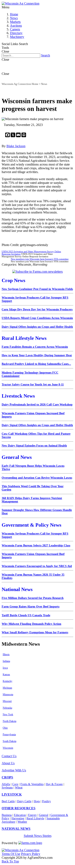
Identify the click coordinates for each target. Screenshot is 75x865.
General (43, 815)
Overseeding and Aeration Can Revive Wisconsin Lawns (37, 477)
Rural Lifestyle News (24, 338)
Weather (22, 821)
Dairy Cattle (24, 801)
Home (14, 14)
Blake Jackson (15, 146)
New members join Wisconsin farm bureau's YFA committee (40, 259)
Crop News (13, 280)
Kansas (6, 674)
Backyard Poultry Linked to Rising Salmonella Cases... (36, 363)
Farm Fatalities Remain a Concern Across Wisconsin (35, 346)
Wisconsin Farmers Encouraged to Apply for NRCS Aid (37, 566)
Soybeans (7, 787)
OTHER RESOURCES (18, 808)
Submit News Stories (37, 835)
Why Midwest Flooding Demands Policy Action (31, 623)
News (14, 18)
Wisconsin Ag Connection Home (20, 83)
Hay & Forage (54, 784)
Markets (15, 22)
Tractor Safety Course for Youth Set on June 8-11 (33, 384)
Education (20, 815)
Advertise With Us (14, 770)
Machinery (17, 37)
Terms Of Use (11, 854)
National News (17, 589)
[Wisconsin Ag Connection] (20, 3)
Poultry (46, 801)
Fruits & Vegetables (32, 784)
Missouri (7, 701)
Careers (15, 29)
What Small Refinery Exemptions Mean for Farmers (35, 632)
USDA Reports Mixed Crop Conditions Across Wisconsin (37, 318)
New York (8, 714)
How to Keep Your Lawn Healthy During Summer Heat (37, 355)
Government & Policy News (31, 525)
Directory (16, 33)
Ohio (5, 727)
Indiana (6, 661)
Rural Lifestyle (35, 818)
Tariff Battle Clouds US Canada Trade (26, 615)
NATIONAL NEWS (16, 828)
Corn (15, 784)
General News (17, 457)
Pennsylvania (9, 734)
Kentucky (7, 681)
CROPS (7, 777)
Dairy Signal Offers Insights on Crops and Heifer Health (37, 326)
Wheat (18, 787)
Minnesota (8, 694)
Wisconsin (8, 747)
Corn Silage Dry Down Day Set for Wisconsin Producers (37, 309)
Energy (32, 815)
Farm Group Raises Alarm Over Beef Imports (30, 606)
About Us (8, 763)
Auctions (16, 25)
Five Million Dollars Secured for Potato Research (33, 598)
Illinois (6, 654)
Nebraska (7, 707)
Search (45, 55)
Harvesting (17, 818)
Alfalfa (6, 784)
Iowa (5, 667)
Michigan (7, 687)
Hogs (37, 801)
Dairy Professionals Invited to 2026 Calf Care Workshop (37, 404)
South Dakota (9, 741)
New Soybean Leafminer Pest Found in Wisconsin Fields (37, 289)
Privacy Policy (30, 854)
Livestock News (18, 396)
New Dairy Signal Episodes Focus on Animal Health (34, 445)
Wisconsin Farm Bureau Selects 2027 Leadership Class (36, 545)
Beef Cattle (8, 801)
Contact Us (9, 756)
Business (7, 815)
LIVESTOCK (12, 794)
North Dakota (9, 721)
